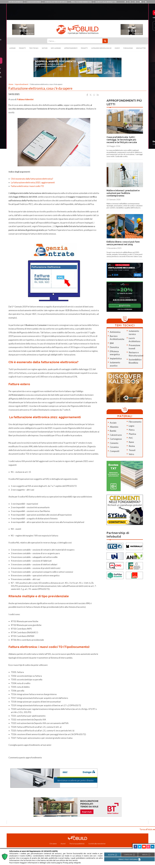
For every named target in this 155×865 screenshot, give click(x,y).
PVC (131, 438)
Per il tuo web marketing (81, 2)
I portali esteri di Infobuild (56, 2)
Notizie (44, 48)
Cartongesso (116, 439)
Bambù (113, 431)
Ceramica (114, 447)
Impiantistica (116, 358)
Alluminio (114, 427)
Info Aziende (56, 48)
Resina (132, 446)
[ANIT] (134, 555)
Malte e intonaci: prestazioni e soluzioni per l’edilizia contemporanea (123, 193)
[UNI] (115, 555)
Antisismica (115, 332)
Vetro (131, 454)
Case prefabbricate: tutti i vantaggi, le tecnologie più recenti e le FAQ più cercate (122, 140)
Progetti (84, 48)
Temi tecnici (33, 48)
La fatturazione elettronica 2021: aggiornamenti (33, 182)
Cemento (114, 443)
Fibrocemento (135, 421)
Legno (131, 426)
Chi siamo (53, 844)
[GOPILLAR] (115, 575)
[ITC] (115, 546)
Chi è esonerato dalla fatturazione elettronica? (32, 178)
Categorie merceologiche (101, 48)
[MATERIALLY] (134, 546)
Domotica (114, 347)
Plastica (132, 434)
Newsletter (141, 48)
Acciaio (113, 422)
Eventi (117, 48)
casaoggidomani (34, 2)
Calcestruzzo (116, 435)
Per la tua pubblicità (77, 844)
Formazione (128, 48)
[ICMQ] (115, 565)
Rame (131, 442)
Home (10, 84)
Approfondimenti (71, 48)
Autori (63, 844)
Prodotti (22, 48)
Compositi (114, 451)
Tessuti (132, 450)
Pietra (131, 430)
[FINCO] (134, 565)
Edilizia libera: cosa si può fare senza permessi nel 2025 (123, 243)
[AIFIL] (134, 575)
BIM (112, 343)
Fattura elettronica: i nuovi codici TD (27, 186)
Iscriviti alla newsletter (105, 2)
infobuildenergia (15, 2)
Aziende (12, 48)
